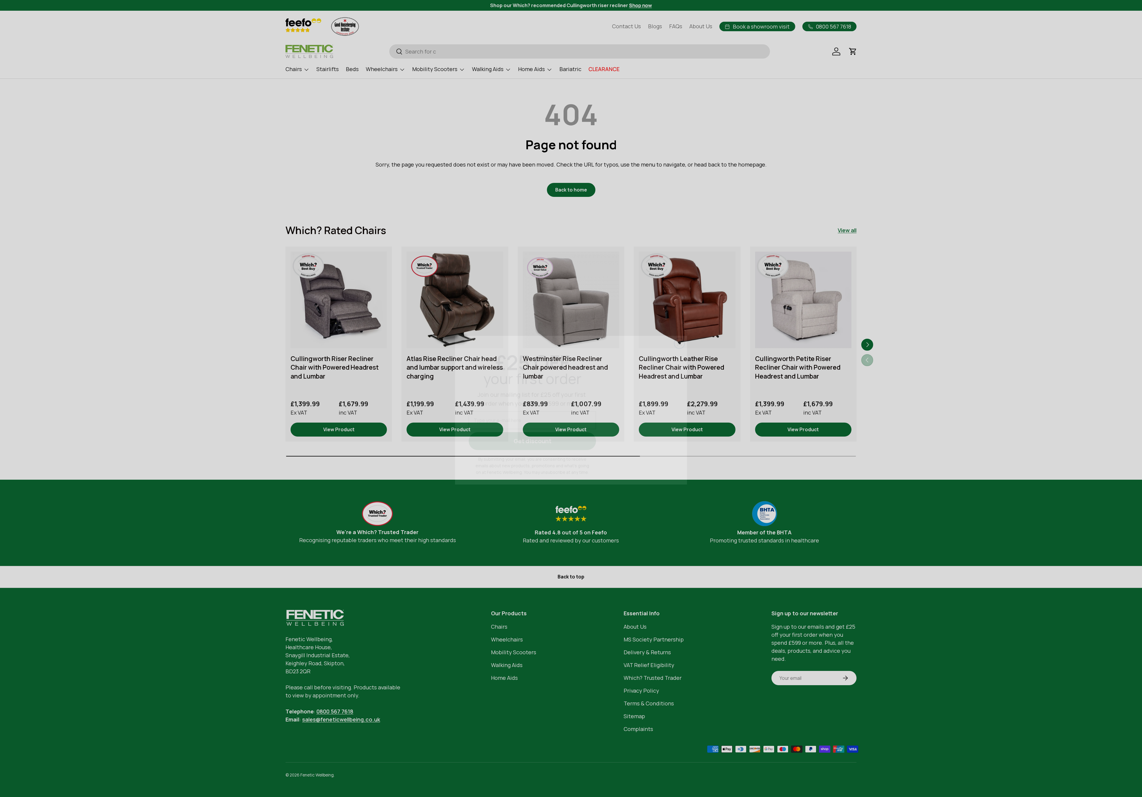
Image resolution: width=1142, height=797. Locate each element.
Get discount (532, 429)
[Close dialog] (679, 332)
